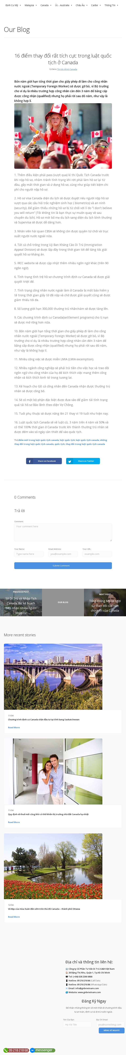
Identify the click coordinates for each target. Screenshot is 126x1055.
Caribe (94, 5)
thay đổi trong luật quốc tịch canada (85, 444)
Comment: (19, 521)
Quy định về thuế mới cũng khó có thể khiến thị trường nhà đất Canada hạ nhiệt (48, 814)
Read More (14, 727)
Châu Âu (80, 5)
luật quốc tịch (67, 440)
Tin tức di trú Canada (67, 69)
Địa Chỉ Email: (102, 1019)
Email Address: (54, 549)
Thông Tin (110, 5)
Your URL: (87, 549)
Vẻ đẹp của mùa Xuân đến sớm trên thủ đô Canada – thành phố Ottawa (44, 908)
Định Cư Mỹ (12, 5)
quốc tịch (60, 444)
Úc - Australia (62, 5)
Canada (45, 5)
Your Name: (19, 549)
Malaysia (29, 5)
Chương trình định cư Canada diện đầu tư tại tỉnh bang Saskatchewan (43, 719)
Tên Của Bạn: (68, 1019)
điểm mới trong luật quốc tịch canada (38, 440)
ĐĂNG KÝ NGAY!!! (111, 1030)
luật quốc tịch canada (87, 440)
